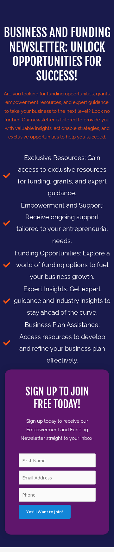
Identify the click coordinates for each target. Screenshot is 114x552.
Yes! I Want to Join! (44, 512)
